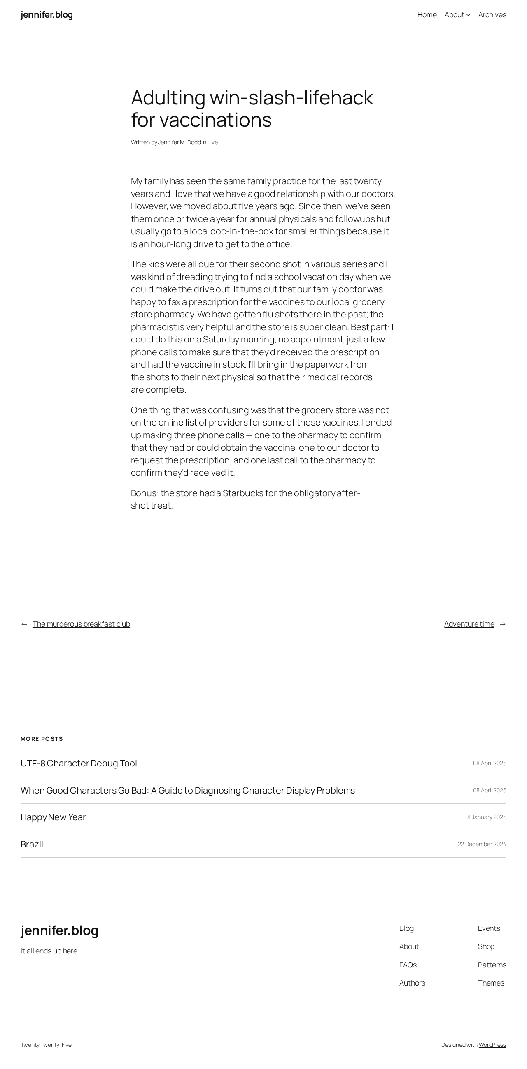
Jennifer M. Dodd (179, 142)
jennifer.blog (47, 14)
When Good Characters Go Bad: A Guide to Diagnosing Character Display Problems (188, 790)
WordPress (492, 1044)
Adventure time (469, 624)
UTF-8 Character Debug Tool (79, 763)
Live (213, 142)
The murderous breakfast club (81, 624)
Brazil (32, 844)
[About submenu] (468, 14)
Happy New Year (53, 817)
